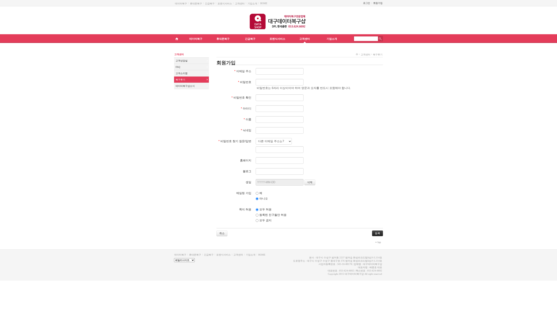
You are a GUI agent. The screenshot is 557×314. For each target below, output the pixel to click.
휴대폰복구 (196, 3)
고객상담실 (182, 60)
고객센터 (240, 3)
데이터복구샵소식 (185, 86)
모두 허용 (265, 209)
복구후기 (180, 79)
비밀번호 (244, 82)
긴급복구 (210, 3)
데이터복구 (181, 3)
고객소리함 (182, 73)
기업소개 (252, 3)
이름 (247, 119)
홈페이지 (245, 160)
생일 (248, 182)
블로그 (247, 171)
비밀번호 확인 (241, 97)
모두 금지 (265, 220)
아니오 (263, 198)
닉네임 (246, 130)
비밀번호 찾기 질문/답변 (234, 141)
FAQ (178, 67)
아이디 (246, 108)
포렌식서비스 (225, 3)
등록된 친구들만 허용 (272, 215)
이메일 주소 (242, 71)
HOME (263, 3)
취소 (222, 233)
